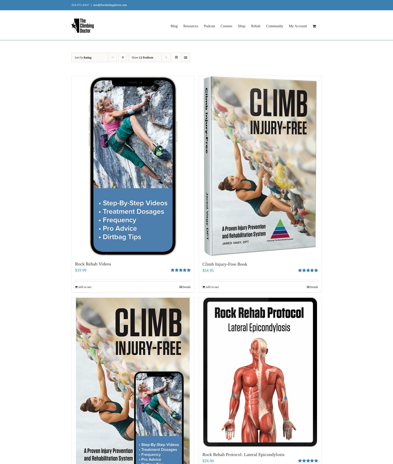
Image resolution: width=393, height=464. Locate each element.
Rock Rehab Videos (93, 263)
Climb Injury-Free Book (224, 264)
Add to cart (84, 287)
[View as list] (185, 57)
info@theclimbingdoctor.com (110, 5)
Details (187, 287)
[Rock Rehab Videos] (133, 166)
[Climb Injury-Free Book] (260, 166)
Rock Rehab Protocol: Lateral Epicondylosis (243, 454)
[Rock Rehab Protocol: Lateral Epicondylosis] (260, 372)
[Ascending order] (122, 57)
